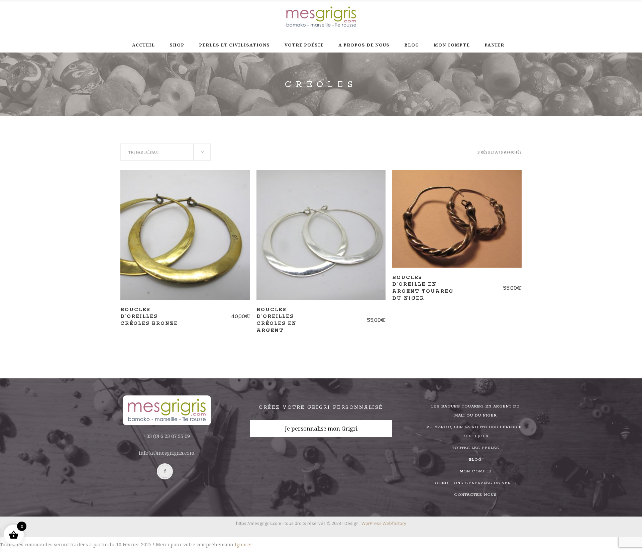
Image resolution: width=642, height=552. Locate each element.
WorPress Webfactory (383, 523)
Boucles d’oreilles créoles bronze (149, 317)
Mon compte (476, 471)
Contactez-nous (475, 494)
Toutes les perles (475, 447)
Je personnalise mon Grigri (321, 428)
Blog (475, 459)
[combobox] (165, 152)
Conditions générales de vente (476, 482)
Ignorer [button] (243, 544)
